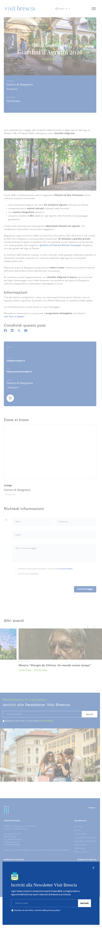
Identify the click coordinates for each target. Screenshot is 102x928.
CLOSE (93, 868)
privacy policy (53, 910)
